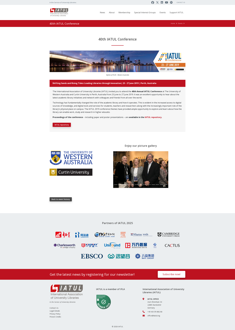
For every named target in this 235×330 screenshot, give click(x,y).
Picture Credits (55, 317)
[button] (103, 169)
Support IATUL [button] (176, 12)
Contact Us (180, 2)
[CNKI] (105, 235)
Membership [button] (124, 12)
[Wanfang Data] (136, 245)
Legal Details (55, 311)
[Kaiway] (89, 245)
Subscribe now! (171, 274)
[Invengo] (119, 256)
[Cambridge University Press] (169, 235)
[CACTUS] (172, 245)
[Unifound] (112, 245)
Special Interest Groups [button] (145, 12)
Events (180, 23)
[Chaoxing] (62, 235)
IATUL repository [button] (62, 125)
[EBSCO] (92, 256)
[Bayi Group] (144, 256)
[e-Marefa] (155, 245)
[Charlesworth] (64, 245)
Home (173, 23)
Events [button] (163, 12)
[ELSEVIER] (123, 235)
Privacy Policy (55, 314)
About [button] (112, 12)
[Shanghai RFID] (82, 235)
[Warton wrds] (142, 235)
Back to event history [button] (61, 199)
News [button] (102, 12)
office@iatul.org (153, 315)
